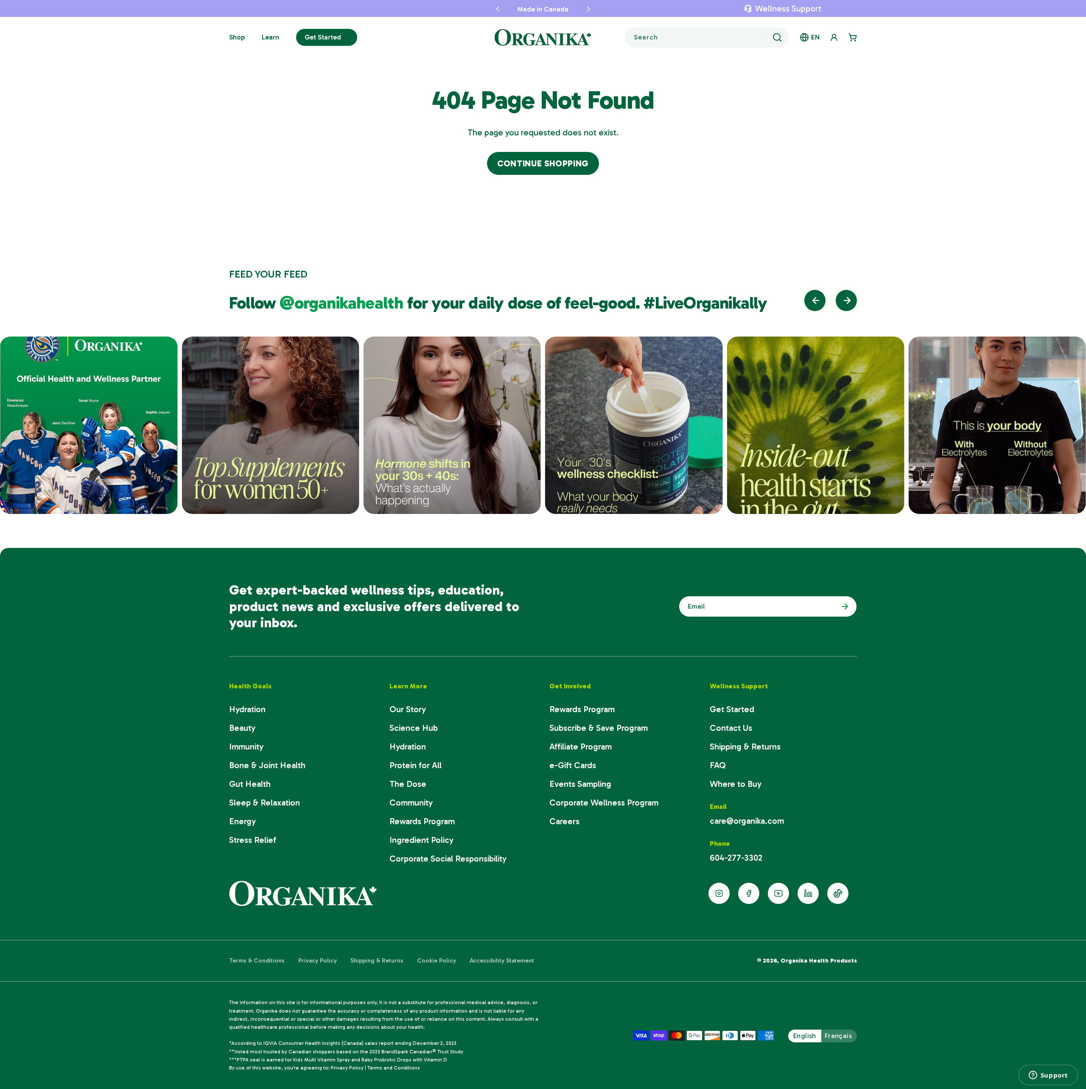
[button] (497, 8)
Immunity (246, 746)
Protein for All (415, 765)
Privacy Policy (317, 960)
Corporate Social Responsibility (448, 858)
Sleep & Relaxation (264, 802)
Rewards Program (422, 821)
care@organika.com (747, 821)
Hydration (247, 709)
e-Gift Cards (572, 765)
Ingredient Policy (421, 840)
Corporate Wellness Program (603, 802)
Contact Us (731, 728)
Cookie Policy (436, 960)
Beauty (242, 728)
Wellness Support (788, 8)
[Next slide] (846, 300)
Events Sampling (580, 784)
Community (411, 802)
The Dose (407, 784)
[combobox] (707, 37)
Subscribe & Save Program (598, 728)
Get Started (323, 37)
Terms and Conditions (393, 1068)
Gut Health (250, 784)
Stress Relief (252, 840)
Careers (564, 821)
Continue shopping (543, 163)
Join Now (842, 606)
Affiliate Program (580, 746)
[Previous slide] (815, 300)
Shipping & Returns (745, 746)
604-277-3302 (736, 858)
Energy (242, 821)
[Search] (777, 37)
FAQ (718, 765)
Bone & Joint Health (267, 765)
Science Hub (413, 728)
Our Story (407, 709)
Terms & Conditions (257, 960)
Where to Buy (735, 784)
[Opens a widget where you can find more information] (1048, 1075)
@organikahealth (343, 302)
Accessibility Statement (502, 960)
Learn (270, 37)
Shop (237, 37)
